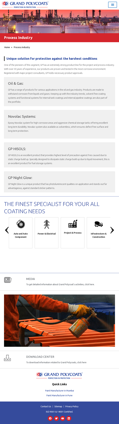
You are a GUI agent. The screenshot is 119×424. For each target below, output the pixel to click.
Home (7, 47)
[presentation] (6, 230)
